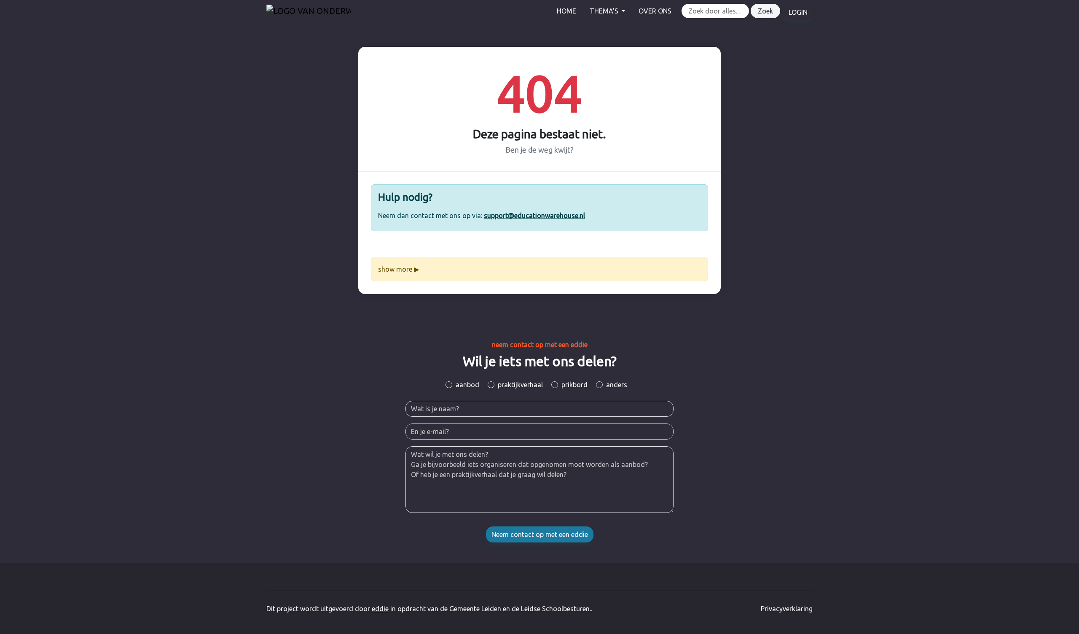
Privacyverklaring (787, 608)
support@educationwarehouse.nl (534, 215)
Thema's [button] (605, 11)
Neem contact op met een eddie (539, 534)
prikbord (574, 384)
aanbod (467, 384)
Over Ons (655, 11)
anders (616, 384)
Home (566, 11)
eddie (380, 608)
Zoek (765, 11)
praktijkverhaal (520, 384)
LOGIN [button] (798, 12)
